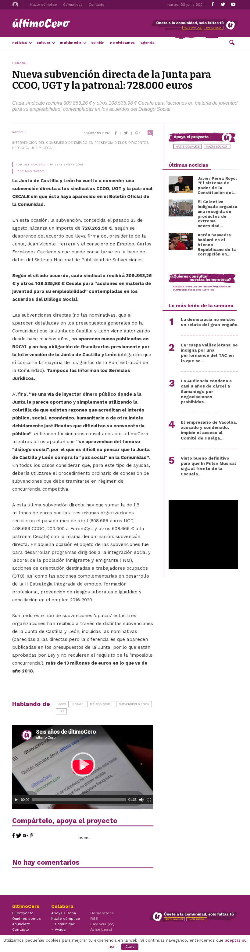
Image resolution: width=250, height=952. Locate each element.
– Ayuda (58, 929)
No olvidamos (122, 43)
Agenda (148, 43)
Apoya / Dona (63, 913)
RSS (94, 918)
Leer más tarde (30, 171)
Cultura (44, 43)
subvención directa (134, 704)
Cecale (78, 704)
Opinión (98, 43)
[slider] (79, 799)
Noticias (19, 43)
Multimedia (70, 43)
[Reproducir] (16, 799)
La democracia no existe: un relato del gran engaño (209, 322)
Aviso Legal (101, 929)
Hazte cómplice (43, 5)
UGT (61, 711)
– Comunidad (63, 924)
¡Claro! (129, 947)
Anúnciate (21, 924)
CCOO (62, 704)
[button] (232, 42)
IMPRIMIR (19, 132)
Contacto (96, 5)
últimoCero (34, 164)
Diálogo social (101, 704)
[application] (82, 764)
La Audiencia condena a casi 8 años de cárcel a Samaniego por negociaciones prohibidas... (206, 391)
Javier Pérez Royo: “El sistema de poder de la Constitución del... (217, 185)
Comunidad (73, 5)
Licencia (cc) (102, 924)
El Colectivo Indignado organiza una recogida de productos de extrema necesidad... (217, 214)
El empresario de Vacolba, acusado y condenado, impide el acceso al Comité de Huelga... (209, 430)
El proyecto (23, 913)
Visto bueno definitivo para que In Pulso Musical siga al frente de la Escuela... (208, 466)
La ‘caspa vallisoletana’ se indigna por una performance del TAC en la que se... (209, 352)
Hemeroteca (102, 913)
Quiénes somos (26, 918)
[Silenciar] (141, 799)
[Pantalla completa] (149, 799)
